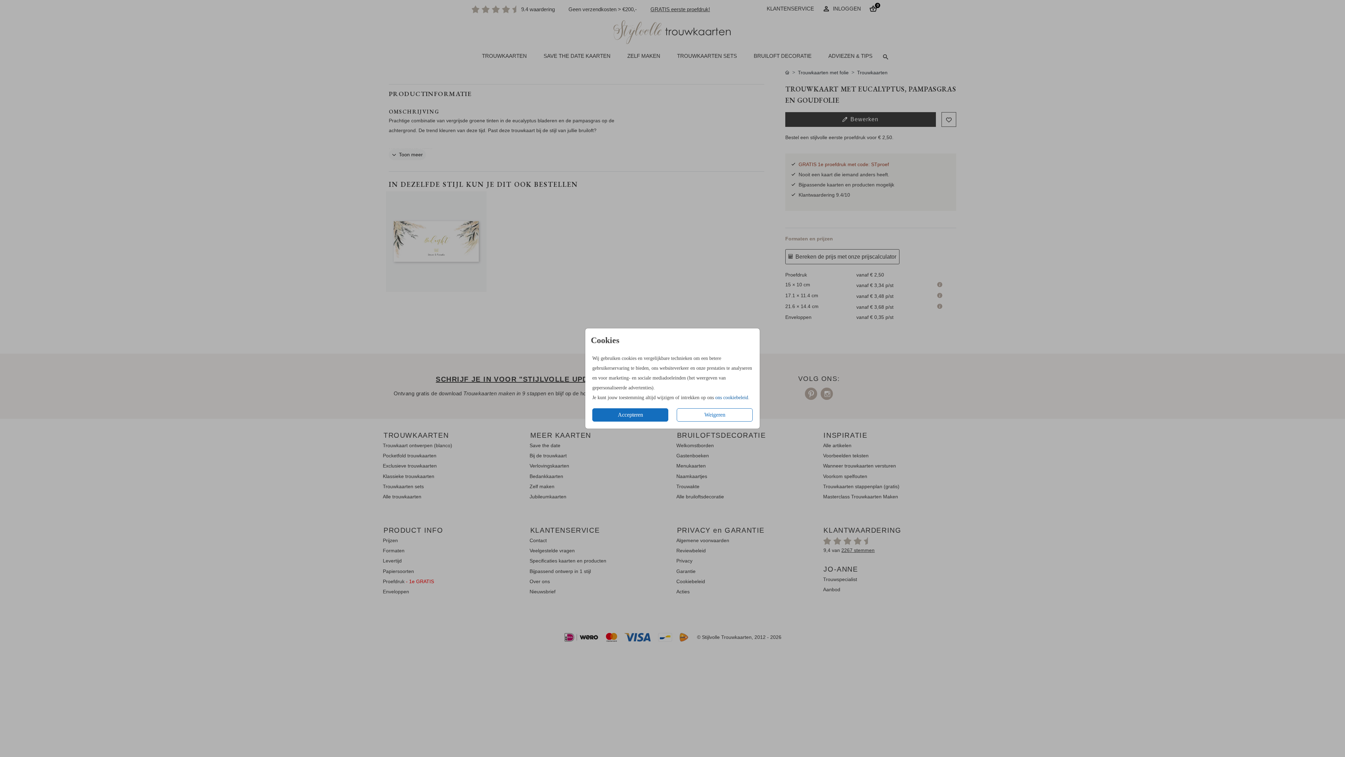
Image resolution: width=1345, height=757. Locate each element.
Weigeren (714, 415)
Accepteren (630, 415)
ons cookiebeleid (731, 397)
